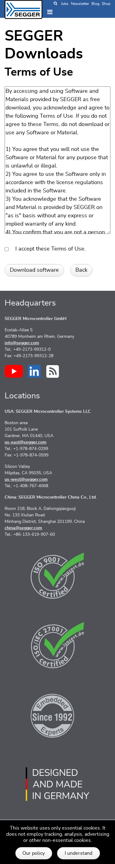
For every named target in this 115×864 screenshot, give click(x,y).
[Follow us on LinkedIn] (35, 371)
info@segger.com (22, 343)
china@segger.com (23, 528)
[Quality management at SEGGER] (57, 576)
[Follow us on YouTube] (14, 371)
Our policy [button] (33, 853)
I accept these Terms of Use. (48, 249)
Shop (106, 4)
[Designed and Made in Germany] (57, 784)
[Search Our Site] (55, 3)
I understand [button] (78, 853)
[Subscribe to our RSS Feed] (52, 371)
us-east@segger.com (25, 442)
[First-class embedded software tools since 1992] (57, 715)
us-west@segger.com (26, 479)
